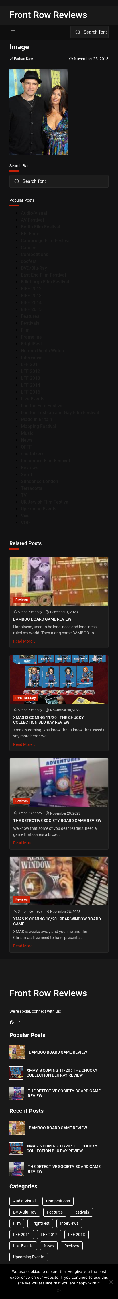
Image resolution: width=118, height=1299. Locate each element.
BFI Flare (30, 233)
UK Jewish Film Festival (45, 502)
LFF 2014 (30, 385)
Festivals (30, 323)
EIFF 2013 (31, 295)
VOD (25, 522)
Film (25, 330)
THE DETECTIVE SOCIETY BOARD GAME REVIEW (57, 820)
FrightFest (31, 344)
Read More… (24, 641)
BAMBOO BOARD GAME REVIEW (42, 619)
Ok (59, 1290)
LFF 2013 (30, 378)
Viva (25, 516)
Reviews (29, 467)
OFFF (26, 447)
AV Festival (32, 220)
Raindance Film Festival (45, 460)
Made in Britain (36, 419)
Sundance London (39, 481)
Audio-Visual (34, 213)
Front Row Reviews (48, 14)
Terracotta (31, 488)
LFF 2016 (30, 392)
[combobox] (89, 32)
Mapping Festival (38, 426)
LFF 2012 (30, 371)
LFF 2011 (30, 364)
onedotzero (32, 454)
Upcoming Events (38, 509)
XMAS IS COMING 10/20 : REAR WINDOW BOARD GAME (57, 921)
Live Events (32, 399)
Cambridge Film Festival (46, 240)
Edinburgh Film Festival (45, 282)
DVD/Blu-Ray (34, 268)
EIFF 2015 (31, 309)
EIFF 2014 (31, 302)
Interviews (31, 357)
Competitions (34, 254)
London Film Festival (42, 405)
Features (30, 316)
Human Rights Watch (42, 350)
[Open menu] (12, 32)
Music (27, 433)
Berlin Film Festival (40, 227)
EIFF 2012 (31, 289)
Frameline (31, 337)
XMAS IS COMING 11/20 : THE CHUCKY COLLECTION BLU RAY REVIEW (48, 720)
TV (24, 495)
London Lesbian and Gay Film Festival (60, 412)
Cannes (28, 247)
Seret (26, 474)
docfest (28, 261)
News (26, 440)
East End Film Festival (43, 275)
